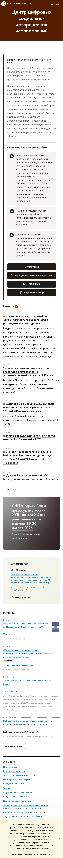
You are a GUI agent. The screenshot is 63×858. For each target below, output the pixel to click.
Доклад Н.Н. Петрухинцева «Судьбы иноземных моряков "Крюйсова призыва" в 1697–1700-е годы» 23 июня (30, 407)
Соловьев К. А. (26, 664)
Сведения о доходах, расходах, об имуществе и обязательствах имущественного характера (25, 807)
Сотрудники (33, 266)
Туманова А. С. (10, 664)
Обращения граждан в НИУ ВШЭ (18, 792)
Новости (8, 306)
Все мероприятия (21, 597)
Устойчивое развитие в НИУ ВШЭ (19, 775)
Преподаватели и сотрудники (17, 779)
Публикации (33, 283)
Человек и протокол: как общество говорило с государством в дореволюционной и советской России (28, 371)
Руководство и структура (14, 771)
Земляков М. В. (10, 691)
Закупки (6, 788)
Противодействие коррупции (17, 800)
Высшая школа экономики (19, 3)
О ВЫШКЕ (9, 762)
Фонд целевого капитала (15, 796)
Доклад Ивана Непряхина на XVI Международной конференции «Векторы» (30, 477)
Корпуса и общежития (13, 783)
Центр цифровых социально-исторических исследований (31, 21)
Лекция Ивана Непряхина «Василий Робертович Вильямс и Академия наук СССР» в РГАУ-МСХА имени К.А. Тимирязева (27, 457)
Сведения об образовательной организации (24, 812)
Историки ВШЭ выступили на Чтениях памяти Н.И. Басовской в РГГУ (29, 437)
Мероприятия (19, 564)
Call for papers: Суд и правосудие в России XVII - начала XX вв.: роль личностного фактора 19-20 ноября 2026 (29, 516)
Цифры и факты (10, 766)
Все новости (10, 489)
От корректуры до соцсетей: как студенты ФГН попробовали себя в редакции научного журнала (26, 319)
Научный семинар (34, 292)
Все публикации (13, 746)
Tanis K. (7, 634)
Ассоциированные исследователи (33, 275)
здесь (50, 833)
